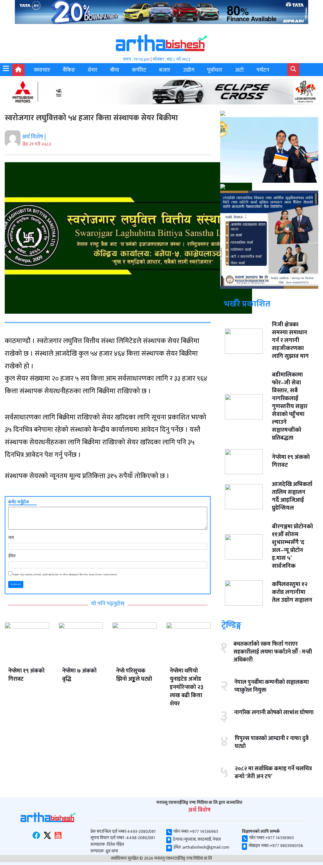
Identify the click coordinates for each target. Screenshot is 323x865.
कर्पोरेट (139, 70)
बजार (164, 70)
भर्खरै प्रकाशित (247, 304)
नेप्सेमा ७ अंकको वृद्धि (79, 675)
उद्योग (188, 70)
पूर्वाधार (214, 70)
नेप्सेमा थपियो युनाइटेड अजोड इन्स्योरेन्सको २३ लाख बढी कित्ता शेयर (186, 687)
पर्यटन (262, 70)
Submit (16, 584)
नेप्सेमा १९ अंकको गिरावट (26, 675)
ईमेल (11, 556)
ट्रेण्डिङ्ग (231, 625)
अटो (239, 70)
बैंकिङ (69, 70)
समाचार (42, 70)
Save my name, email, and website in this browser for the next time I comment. (65, 574)
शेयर (92, 70)
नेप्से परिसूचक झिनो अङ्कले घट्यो (134, 675)
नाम (11, 537)
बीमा (114, 70)
